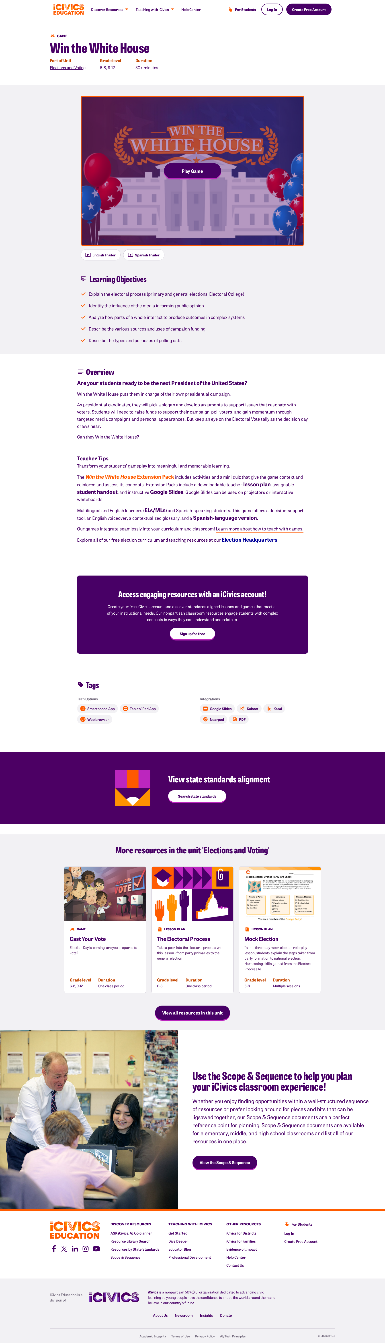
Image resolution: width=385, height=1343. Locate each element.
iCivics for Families (241, 1241)
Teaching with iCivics (152, 9)
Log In (272, 9)
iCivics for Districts (241, 1233)
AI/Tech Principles (233, 1336)
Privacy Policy (205, 1336)
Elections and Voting (68, 67)
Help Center (191, 9)
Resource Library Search (130, 1241)
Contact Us (235, 1265)
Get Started (177, 1233)
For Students (245, 9)
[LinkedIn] (74, 1248)
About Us (160, 1315)
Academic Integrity (152, 1336)
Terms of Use (180, 1336)
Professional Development (189, 1257)
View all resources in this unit (192, 1012)
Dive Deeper (178, 1241)
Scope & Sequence (126, 1257)
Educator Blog (179, 1249)
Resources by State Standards (135, 1249)
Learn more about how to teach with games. (259, 529)
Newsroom (184, 1315)
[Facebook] (53, 1248)
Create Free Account (309, 9)
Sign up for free (192, 633)
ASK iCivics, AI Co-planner (131, 1233)
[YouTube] (96, 1248)
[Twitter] (64, 1248)
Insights (206, 1315)
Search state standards (197, 796)
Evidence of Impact (241, 1249)
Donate (226, 1315)
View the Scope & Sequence (225, 1162)
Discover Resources (107, 9)
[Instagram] (85, 1248)
